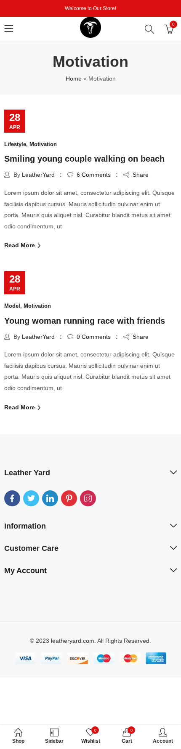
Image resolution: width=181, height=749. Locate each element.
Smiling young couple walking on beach (84, 158)
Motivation (43, 144)
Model (12, 306)
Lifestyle (15, 144)
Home (74, 78)
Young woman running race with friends (84, 320)
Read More (20, 245)
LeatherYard (38, 174)
